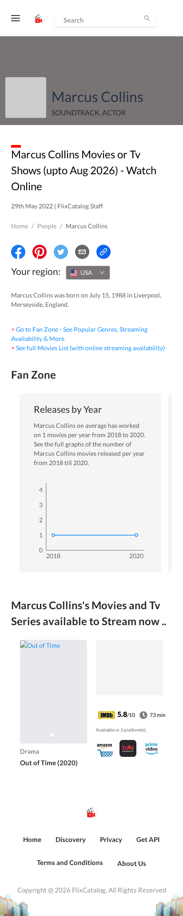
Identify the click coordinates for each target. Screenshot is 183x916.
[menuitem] (32, 844)
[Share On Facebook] (18, 252)
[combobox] (88, 273)
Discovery (71, 839)
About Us (131, 863)
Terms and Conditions (70, 862)
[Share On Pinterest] (39, 252)
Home (19, 226)
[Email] (82, 252)
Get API (148, 839)
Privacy (111, 839)
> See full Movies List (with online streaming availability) (88, 348)
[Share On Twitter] (61, 252)
